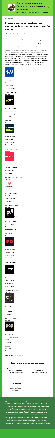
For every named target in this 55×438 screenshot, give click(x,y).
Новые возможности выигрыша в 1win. (39, 369)
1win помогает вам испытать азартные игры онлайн (15, 369)
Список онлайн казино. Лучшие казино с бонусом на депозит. (30, 6)
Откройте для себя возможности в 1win (15, 384)
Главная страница (9, 18)
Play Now (7, 94)
